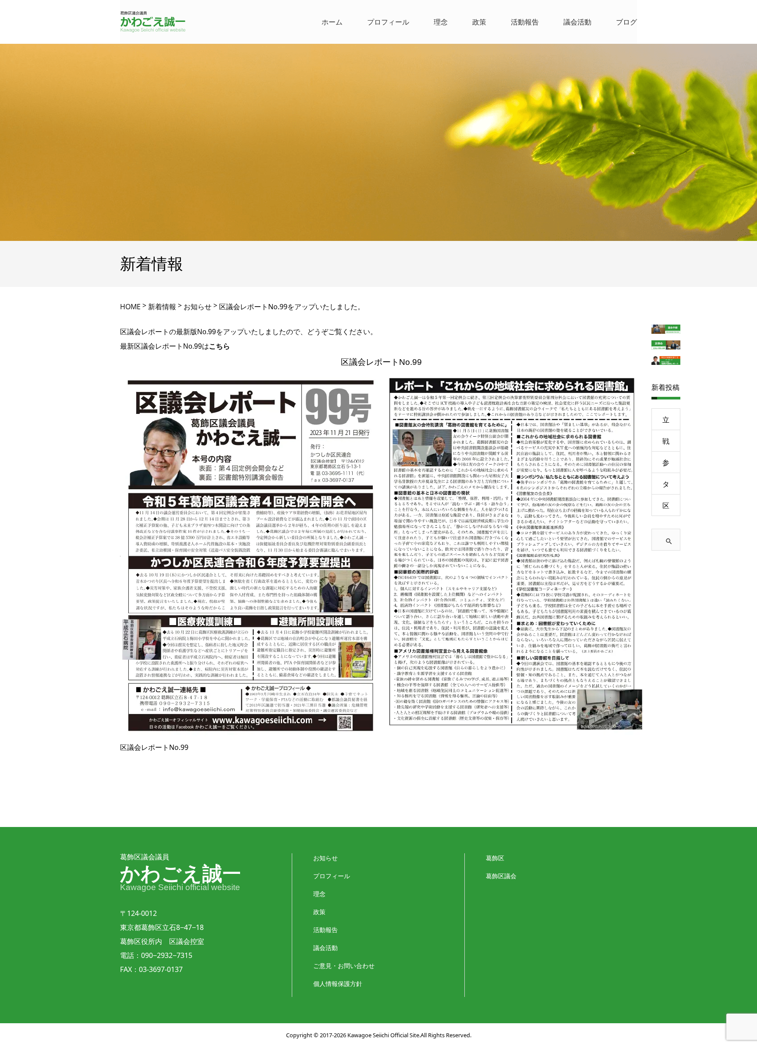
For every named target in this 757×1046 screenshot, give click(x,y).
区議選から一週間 (665, 508)
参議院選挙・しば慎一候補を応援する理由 (665, 465)
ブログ (626, 22)
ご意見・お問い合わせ (344, 965)
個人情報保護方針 (337, 983)
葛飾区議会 (501, 876)
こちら (219, 346)
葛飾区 (495, 858)
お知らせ (325, 858)
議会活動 (577, 22)
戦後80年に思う (665, 444)
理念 (441, 22)
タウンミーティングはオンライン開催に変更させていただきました (665, 487)
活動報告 (525, 22)
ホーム (332, 22)
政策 (479, 22)
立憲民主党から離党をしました (665, 422)
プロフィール (388, 22)
